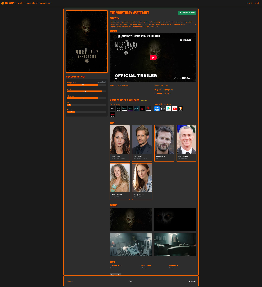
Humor (70, 109)
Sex (68, 103)
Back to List (115, 275)
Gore (69, 89)
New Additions (45, 3)
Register (250, 3)
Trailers (21, 3)
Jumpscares (71, 82)
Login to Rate (101, 82)
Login (257, 3)
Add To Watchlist (188, 13)
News (28, 3)
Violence (70, 96)
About (34, 3)
